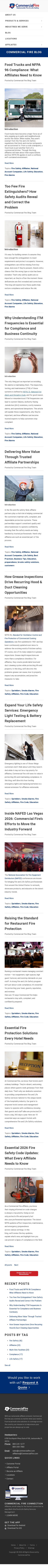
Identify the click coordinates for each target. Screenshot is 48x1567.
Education (38, 172)
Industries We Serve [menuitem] (16, 27)
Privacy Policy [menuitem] (19, 1548)
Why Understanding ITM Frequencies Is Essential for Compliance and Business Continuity (25, 1308)
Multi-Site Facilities (19, 1350)
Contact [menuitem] (10, 1479)
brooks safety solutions (28, 562)
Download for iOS (14, 1528)
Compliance (16, 1354)
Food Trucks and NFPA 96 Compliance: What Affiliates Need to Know (23, 70)
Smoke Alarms (27, 690)
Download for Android (16, 1525)
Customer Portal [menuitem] (13, 1464)
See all (7, 1365)
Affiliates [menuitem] (11, 45)
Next (16, 1265)
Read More (9, 163)
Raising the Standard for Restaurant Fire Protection (21, 923)
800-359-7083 (18, 1447)
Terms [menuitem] (32, 1545)
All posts (8, 1265)
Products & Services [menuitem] (17, 21)
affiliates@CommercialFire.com (25, 1454)
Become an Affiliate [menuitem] (15, 1471)
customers (9, 565)
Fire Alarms (10, 175)
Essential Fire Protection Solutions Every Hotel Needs (21, 1033)
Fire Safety (16, 168)
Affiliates (26, 168)
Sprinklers (16, 690)
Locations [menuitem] (11, 39)
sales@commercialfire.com (24, 1451)
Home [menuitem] (13, 1545)
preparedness (11, 562)
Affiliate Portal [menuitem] (13, 1467)
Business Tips (20, 559)
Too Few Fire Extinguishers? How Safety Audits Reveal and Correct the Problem (21, 196)
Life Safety (28, 172)
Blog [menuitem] (8, 33)
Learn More (12, 1515)
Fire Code (24, 694)
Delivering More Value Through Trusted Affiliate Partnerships (22, 457)
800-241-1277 (18, 1444)
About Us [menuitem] (10, 15)
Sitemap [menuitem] (31, 1548)
